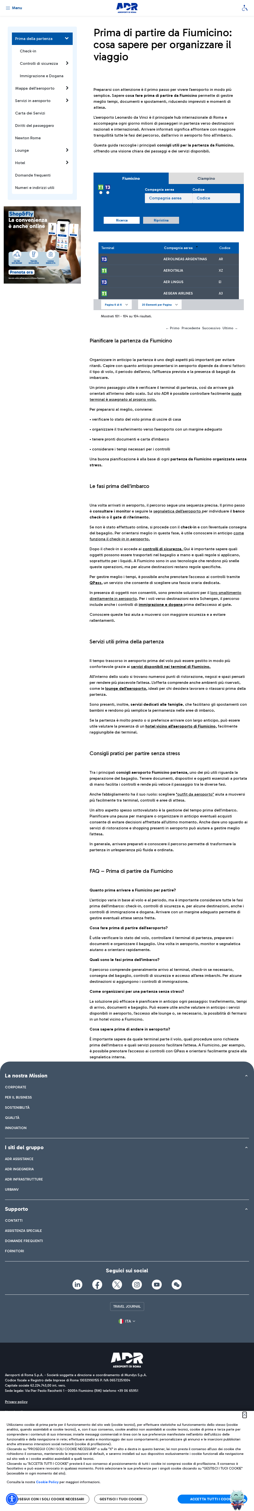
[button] (116, 304)
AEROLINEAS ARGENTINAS (185, 259)
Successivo (211, 328)
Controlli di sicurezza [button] (39, 63)
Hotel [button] (20, 162)
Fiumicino (131, 178)
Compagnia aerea (159, 189)
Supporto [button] (16, 1209)
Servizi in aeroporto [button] (33, 100)
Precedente (191, 328)
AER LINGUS (173, 282)
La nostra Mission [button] (26, 1075)
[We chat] (177, 1285)
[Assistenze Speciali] (245, 8)
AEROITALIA (173, 270)
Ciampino (206, 178)
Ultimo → (230, 328)
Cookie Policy (47, 1482)
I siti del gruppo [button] (24, 1147)
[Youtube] (157, 1285)
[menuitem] (15, 1087)
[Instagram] (137, 1285)
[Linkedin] (77, 1285)
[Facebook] (97, 1285)
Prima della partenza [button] (34, 38)
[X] (117, 1285)
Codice (198, 189)
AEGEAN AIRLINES (178, 293)
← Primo (172, 328)
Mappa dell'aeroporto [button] (35, 88)
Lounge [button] (22, 150)
